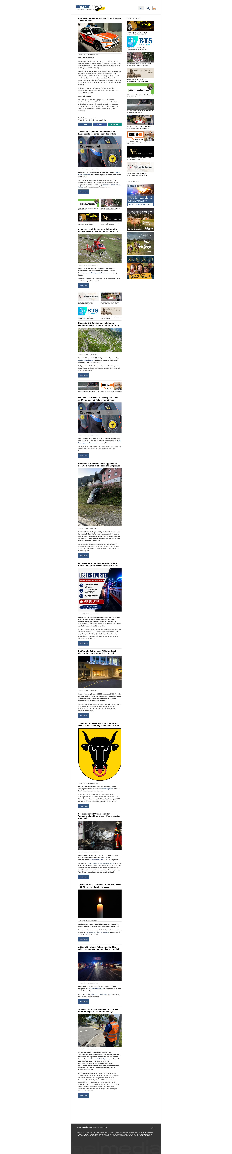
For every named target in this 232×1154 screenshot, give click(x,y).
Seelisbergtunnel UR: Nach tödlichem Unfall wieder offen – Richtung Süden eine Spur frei (98, 724)
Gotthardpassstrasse (85, 360)
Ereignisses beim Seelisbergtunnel (99, 994)
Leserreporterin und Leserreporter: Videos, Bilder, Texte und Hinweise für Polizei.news (98, 564)
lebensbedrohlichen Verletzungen (97, 932)
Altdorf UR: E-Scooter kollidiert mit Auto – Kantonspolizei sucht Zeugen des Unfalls (97, 133)
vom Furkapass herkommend (98, 273)
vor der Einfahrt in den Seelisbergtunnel (100, 863)
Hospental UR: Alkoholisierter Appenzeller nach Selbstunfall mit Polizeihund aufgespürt (99, 465)
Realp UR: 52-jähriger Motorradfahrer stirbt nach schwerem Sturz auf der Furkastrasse (98, 230)
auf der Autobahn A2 (98, 860)
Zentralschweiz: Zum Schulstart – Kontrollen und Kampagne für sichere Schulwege (98, 1010)
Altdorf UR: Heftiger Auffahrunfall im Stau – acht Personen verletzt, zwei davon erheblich (98, 948)
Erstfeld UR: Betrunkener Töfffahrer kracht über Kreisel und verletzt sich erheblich (97, 652)
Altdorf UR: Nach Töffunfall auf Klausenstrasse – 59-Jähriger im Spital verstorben (99, 886)
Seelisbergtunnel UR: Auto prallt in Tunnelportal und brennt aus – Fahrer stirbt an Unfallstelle (99, 816)
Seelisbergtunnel (107, 789)
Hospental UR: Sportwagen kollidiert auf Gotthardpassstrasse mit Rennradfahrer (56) (98, 324)
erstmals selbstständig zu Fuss (100, 1059)
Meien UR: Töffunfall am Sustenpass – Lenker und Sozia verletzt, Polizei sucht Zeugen (99, 399)
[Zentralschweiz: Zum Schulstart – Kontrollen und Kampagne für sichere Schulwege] (100, 1030)
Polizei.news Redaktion (92, 54)
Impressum (81, 1127)
